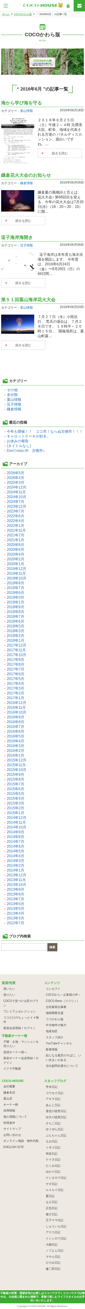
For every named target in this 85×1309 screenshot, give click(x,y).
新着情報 (52, 1049)
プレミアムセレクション (19, 1011)
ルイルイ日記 (54, 1190)
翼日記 (50, 1196)
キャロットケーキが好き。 (28, 436)
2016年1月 (15, 755)
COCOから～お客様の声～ (63, 994)
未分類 (12, 395)
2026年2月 (15, 478)
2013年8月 (15, 894)
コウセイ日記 (54, 1093)
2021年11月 (16, 530)
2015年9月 (15, 774)
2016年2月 (15, 751)
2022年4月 (15, 521)
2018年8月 (15, 612)
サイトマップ (12, 1128)
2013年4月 (15, 913)
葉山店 (7, 1098)
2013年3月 (15, 918)
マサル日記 (53, 1256)
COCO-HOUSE (38, 1306)
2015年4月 (15, 798)
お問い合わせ (12, 1135)
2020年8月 (15, 545)
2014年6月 (15, 846)
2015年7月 (15, 784)
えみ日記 (52, 1141)
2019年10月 (16, 578)
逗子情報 (26, 245)
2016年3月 (15, 746)
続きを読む (60, 153)
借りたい (9, 994)
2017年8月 (15, 664)
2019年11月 (16, 573)
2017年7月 (15, 669)
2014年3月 (15, 861)
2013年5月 (15, 909)
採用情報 (9, 1110)
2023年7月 (15, 511)
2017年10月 (16, 655)
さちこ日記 (53, 1123)
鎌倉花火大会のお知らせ (26, 175)
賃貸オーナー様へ (15, 1052)
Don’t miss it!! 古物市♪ (26, 451)
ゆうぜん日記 (54, 1129)
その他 (12, 390)
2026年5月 (15, 473)
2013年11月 (16, 880)
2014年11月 (16, 822)
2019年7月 (15, 588)
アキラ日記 (53, 1099)
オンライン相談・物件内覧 (21, 1141)
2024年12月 (16, 487)
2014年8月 (15, 837)
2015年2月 (15, 808)
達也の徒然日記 (56, 1111)
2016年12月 (16, 703)
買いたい (9, 989)
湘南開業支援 (54, 1013)
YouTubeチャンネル (59, 1043)
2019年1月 (15, 602)
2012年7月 (15, 923)
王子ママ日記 (54, 1220)
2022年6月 (15, 516)
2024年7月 (15, 502)
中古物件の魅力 (56, 1025)
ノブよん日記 (54, 1250)
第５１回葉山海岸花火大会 (28, 299)
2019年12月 (16, 569)
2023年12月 (16, 506)
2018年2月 (15, 636)
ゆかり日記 (53, 1171)
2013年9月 (15, 889)
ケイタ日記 (53, 1159)
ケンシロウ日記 (56, 1238)
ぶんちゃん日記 (56, 1135)
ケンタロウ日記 (56, 1178)
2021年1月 (15, 540)
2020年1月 (15, 564)
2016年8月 (15, 722)
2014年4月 (15, 856)
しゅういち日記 (56, 1226)
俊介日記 (52, 1214)
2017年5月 (15, 679)
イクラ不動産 (12, 1068)
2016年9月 (15, 717)
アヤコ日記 (53, 1232)
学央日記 (52, 1087)
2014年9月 (15, 832)
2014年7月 (15, 841)
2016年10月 (16, 712)
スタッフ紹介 (54, 1037)
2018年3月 (15, 631)
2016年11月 (16, 707)
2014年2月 (15, 865)
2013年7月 (15, 899)
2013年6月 (15, 904)
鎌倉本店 (9, 1092)
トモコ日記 (53, 1147)
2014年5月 (15, 851)
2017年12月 (16, 645)
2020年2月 (15, 559)
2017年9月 (15, 660)
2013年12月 (16, 875)
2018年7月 (15, 616)
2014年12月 (16, 818)
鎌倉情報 (26, 183)
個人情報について (15, 1116)
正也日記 (52, 1208)
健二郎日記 (53, 1268)
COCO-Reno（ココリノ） (63, 1001)
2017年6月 (15, 674)
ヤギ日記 (52, 1184)
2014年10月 (16, 827)
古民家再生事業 (56, 1007)
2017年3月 (15, 688)
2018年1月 (15, 640)
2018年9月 (15, 607)
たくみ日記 (53, 1165)
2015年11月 (16, 765)
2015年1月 (15, 813)
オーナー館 (10, 1104)
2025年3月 (15, 482)
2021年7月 (15, 535)
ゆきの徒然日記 (56, 1117)
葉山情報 (26, 111)
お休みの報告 (18, 441)
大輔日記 (52, 1244)
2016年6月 (15, 731)
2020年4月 (15, 554)
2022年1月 (15, 526)
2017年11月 (16, 650)
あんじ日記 (53, 1105)
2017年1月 (15, 698)
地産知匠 (52, 1031)
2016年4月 (15, 741)
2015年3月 (15, 803)
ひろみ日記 (53, 1262)
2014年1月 (15, 870)
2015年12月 (16, 760)
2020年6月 (15, 549)
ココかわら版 (54, 1019)
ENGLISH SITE (13, 1147)
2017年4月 (15, 684)
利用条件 (9, 1123)
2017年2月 (15, 693)
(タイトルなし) (19, 446)
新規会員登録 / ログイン (19, 1028)
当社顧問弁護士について (62, 1066)
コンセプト (53, 989)
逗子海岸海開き (17, 237)
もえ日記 (52, 1202)
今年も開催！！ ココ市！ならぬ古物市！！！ (45, 431)
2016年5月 (15, 736)
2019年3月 (15, 597)
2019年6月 (15, 593)
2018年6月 (15, 621)
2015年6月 (15, 789)
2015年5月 (15, 794)
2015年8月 (15, 779)
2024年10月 (16, 497)
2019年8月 (15, 583)
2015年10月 (16, 770)
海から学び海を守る (21, 102)
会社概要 (9, 1086)
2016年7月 (15, 727)
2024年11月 (16, 492)
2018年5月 (15, 626)
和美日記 (52, 1153)
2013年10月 (16, 885)
